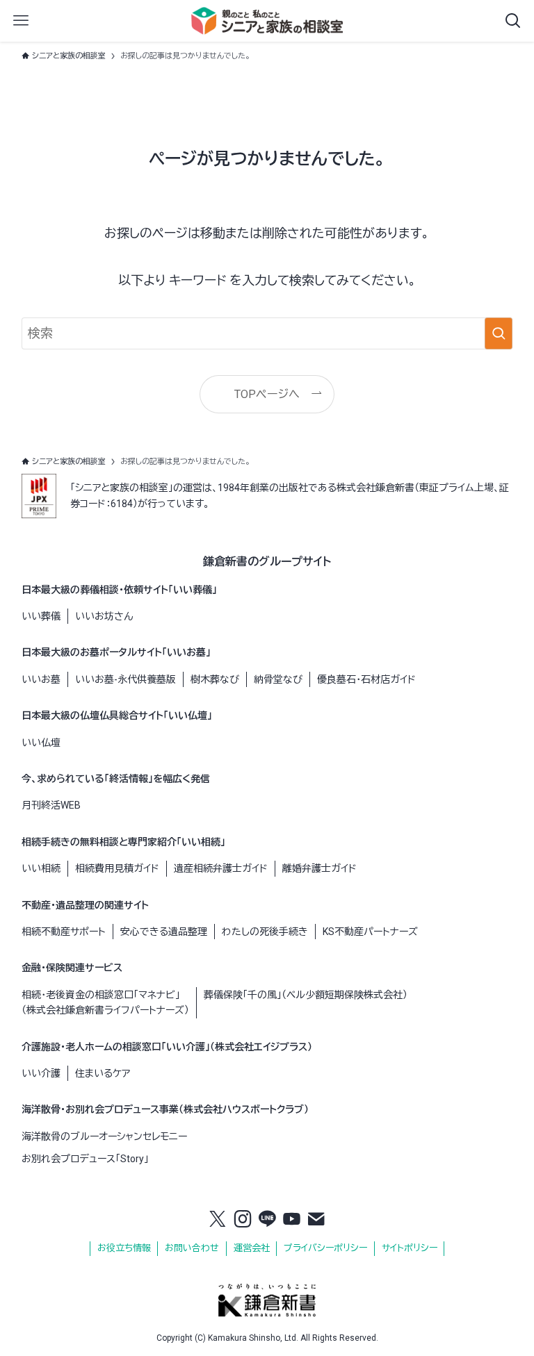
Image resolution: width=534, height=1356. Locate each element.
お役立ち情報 (124, 1248)
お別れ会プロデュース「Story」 (85, 1158)
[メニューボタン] (21, 21)
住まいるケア (102, 1073)
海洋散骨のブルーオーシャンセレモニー (104, 1136)
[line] (267, 1219)
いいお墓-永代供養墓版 (125, 679)
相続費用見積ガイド (117, 868)
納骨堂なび (278, 679)
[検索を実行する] (498, 333)
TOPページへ (267, 394)
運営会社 (252, 1248)
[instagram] (242, 1219)
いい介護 (41, 1073)
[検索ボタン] (513, 21)
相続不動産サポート (64, 931)
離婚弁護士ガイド (319, 868)
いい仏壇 (41, 742)
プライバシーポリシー (325, 1248)
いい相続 (41, 868)
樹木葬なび (215, 679)
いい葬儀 (41, 616)
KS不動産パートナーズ (370, 931)
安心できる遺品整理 (163, 931)
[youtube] (292, 1219)
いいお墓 (41, 679)
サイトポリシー (409, 1248)
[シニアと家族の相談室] (267, 21)
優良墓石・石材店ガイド (366, 679)
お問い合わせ (192, 1248)
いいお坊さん (104, 616)
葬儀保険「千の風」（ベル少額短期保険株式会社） (305, 994)
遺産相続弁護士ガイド (221, 868)
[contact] (316, 1219)
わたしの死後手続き (265, 931)
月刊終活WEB (51, 805)
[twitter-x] (217, 1219)
